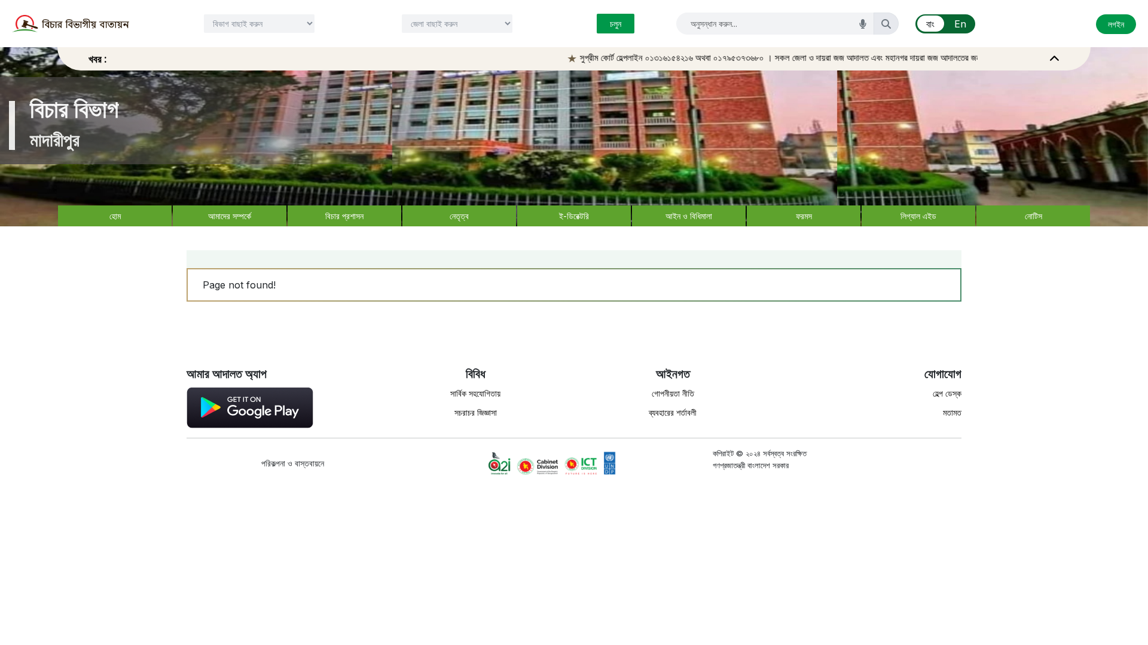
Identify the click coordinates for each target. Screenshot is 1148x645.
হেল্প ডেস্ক (947, 393)
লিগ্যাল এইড (918, 216)
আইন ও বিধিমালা (688, 216)
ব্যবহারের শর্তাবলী (673, 412)
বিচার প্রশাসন (344, 216)
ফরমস (804, 216)
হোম (115, 216)
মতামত (952, 412)
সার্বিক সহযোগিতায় (475, 393)
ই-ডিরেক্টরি (574, 216)
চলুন (615, 24)
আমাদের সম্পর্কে (229, 216)
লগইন (1116, 24)
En (960, 24)
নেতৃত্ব (459, 216)
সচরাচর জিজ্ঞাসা (475, 412)
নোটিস (1033, 216)
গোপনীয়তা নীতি (673, 393)
